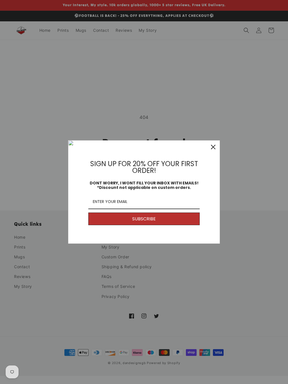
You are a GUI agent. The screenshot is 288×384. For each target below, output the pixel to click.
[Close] (213, 147)
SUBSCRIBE (144, 219)
